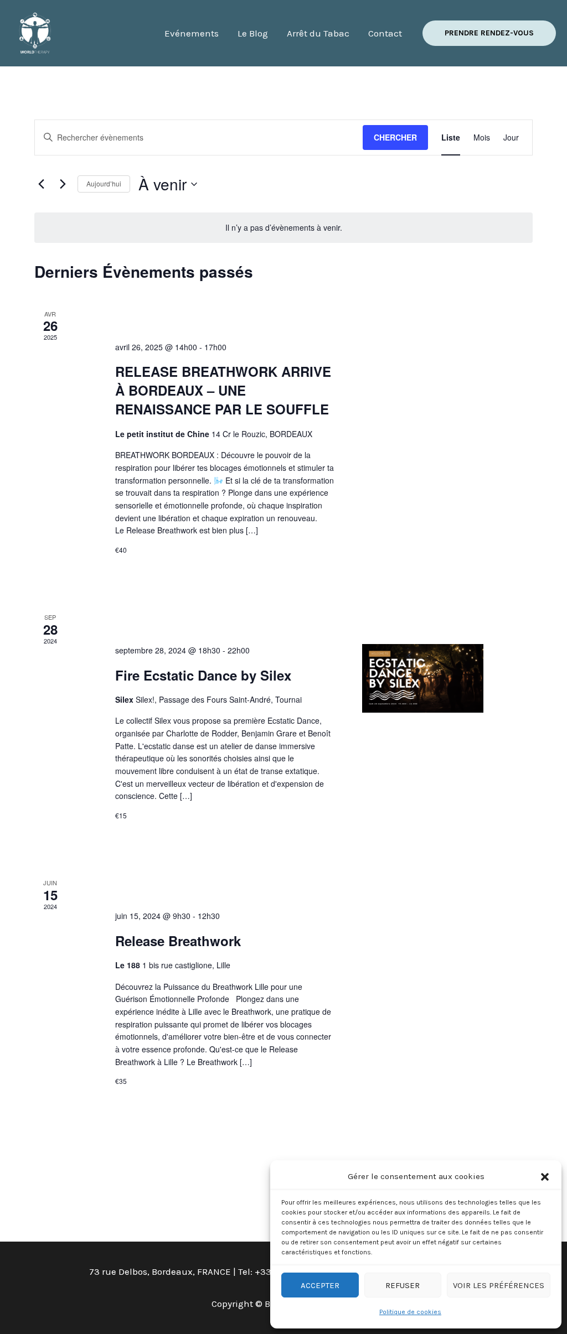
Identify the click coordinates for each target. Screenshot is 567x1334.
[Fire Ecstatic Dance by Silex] (422, 678)
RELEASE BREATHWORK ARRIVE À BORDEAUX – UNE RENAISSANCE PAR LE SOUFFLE (223, 390)
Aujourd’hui (103, 183)
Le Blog (253, 33)
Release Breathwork (178, 940)
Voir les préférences (498, 1285)
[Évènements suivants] (62, 184)
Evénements (191, 33)
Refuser (402, 1285)
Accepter (320, 1285)
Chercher (395, 137)
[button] (544, 1176)
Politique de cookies (410, 1312)
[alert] (283, 227)
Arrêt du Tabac (318, 33)
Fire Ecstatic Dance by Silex (203, 675)
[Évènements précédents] (41, 184)
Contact (385, 33)
